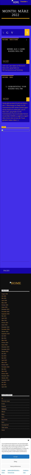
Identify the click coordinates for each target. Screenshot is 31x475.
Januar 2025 (4, 324)
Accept (16, 457)
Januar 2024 (4, 344)
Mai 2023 (4, 358)
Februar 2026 (5, 305)
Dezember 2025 (5, 309)
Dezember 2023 (5, 347)
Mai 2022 (4, 369)
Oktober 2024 (5, 331)
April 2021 (4, 387)
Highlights (4, 409)
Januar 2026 (4, 307)
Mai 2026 (4, 298)
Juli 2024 (4, 336)
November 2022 (5, 367)
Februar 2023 (5, 364)
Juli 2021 (4, 382)
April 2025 (4, 318)
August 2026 (5, 294)
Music (3, 414)
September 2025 (5, 313)
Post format (4, 419)
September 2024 (5, 333)
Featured (5, 39)
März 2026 (4, 302)
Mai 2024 (4, 338)
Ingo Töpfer (6, 61)
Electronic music (6, 401)
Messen (3, 411)
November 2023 (5, 349)
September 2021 (5, 380)
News (11, 77)
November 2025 (5, 311)
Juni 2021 (4, 384)
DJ (2, 398)
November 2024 (5, 329)
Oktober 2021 (5, 378)
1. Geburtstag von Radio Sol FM (16, 87)
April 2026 (4, 300)
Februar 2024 (5, 342)
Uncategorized (5, 425)
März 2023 (4, 362)
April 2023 (4, 360)
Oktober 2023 (5, 351)
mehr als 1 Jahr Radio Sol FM (16, 50)
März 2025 (4, 320)
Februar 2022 (5, 373)
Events (3, 403)
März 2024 (4, 340)
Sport (3, 422)
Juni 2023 (4, 356)
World (3, 430)
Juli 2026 (4, 296)
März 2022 (4, 371)
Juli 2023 (4, 353)
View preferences (15, 466)
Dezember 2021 (5, 375)
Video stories (14, 39)
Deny (15, 461)
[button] (28, 440)
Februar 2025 (5, 322)
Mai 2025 (4, 316)
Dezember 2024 (5, 327)
